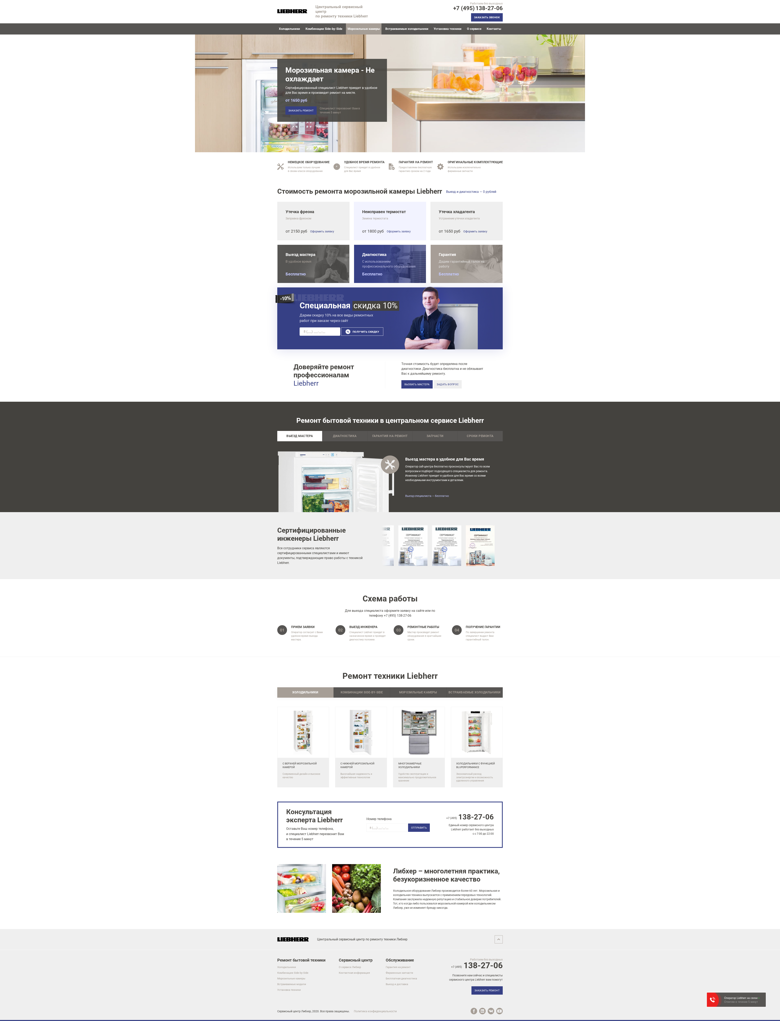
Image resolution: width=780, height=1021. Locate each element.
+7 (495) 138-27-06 (397, 615)
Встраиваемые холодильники (406, 29)
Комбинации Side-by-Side (324, 29)
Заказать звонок (487, 17)
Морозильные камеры (291, 978)
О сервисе (474, 29)
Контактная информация (354, 972)
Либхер (306, 1011)
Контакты (494, 29)
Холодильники (289, 29)
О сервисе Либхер (350, 967)
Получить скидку (366, 331)
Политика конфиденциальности (375, 1011)
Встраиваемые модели (291, 984)
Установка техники (448, 29)
